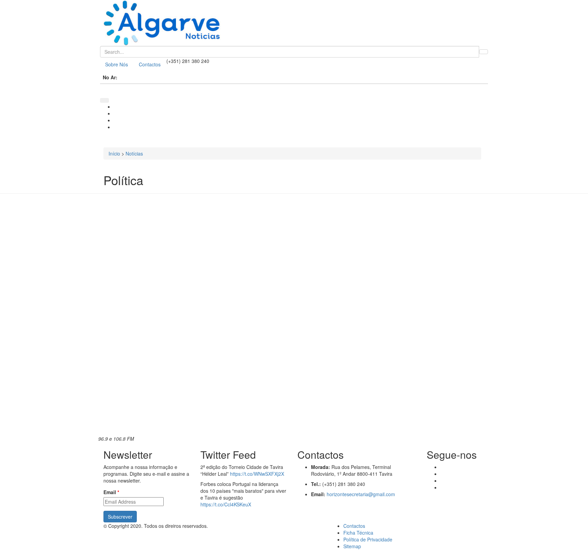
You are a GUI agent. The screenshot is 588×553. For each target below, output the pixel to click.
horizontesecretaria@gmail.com (361, 494)
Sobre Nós (116, 64)
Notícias (134, 153)
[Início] (294, 23)
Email (111, 492)
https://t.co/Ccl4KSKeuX (225, 504)
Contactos (150, 64)
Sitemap (352, 546)
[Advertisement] (437, 302)
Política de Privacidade (367, 539)
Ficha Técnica (358, 532)
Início (114, 153)
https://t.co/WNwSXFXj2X (257, 473)
